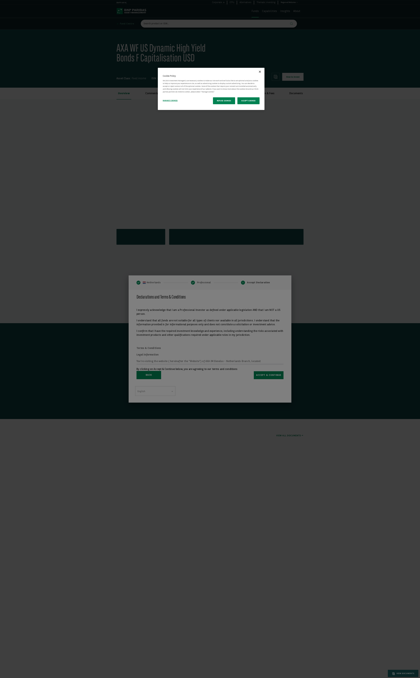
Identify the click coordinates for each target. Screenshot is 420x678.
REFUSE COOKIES (224, 100)
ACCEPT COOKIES (248, 100)
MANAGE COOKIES (170, 100)
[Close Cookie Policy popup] (259, 71)
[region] (211, 89)
